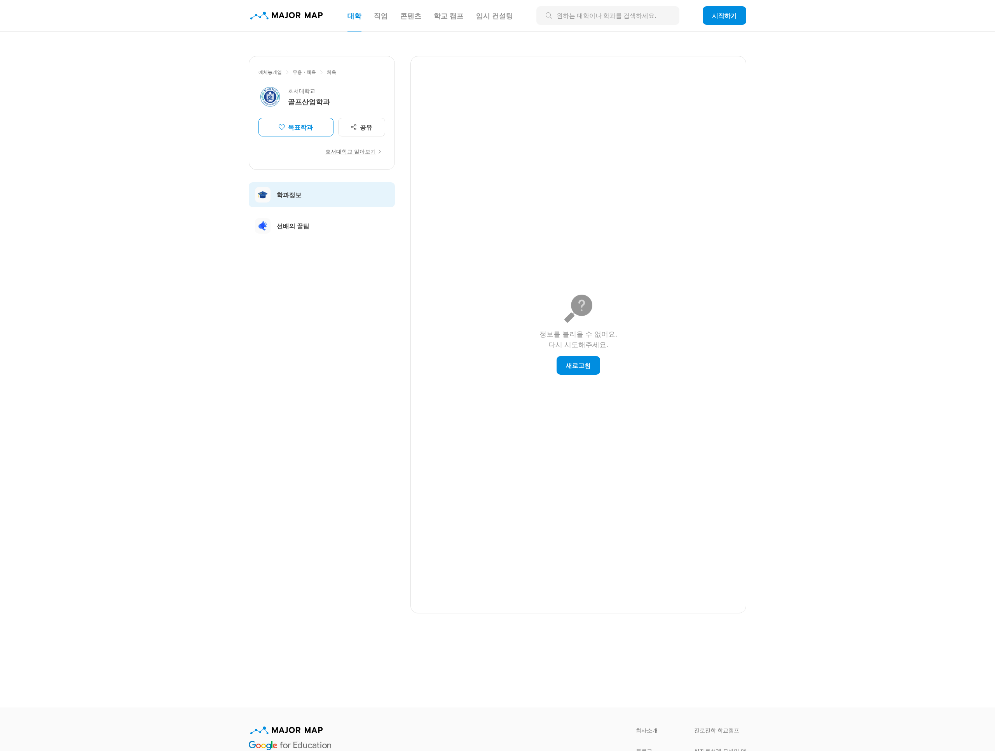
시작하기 (724, 15)
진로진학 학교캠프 (716, 730)
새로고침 (578, 365)
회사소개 (647, 730)
